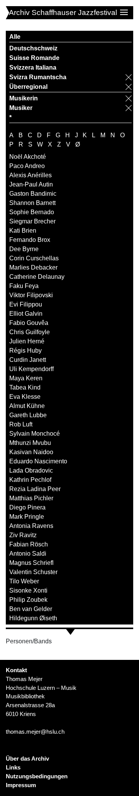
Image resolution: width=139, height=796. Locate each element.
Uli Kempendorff (31, 369)
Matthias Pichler (31, 498)
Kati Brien (22, 230)
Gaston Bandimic (32, 193)
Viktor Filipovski (31, 295)
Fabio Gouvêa (28, 323)
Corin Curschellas (34, 258)
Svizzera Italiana (32, 67)
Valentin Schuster (33, 572)
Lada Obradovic (31, 470)
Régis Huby (25, 350)
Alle (14, 36)
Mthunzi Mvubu (30, 443)
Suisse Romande (34, 58)
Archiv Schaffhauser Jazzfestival (63, 12)
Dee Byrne (24, 249)
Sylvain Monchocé (34, 433)
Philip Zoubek (28, 599)
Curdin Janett (27, 359)
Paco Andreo (27, 166)
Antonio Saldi (27, 553)
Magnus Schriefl (31, 563)
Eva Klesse (25, 396)
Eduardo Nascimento (38, 461)
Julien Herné (26, 341)
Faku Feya (24, 286)
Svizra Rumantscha (37, 77)
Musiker (20, 108)
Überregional (28, 86)
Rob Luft (20, 424)
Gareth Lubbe (28, 415)
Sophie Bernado (31, 212)
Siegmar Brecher (32, 221)
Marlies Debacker (33, 267)
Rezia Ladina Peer (35, 489)
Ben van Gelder (30, 609)
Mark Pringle (26, 516)
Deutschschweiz (33, 48)
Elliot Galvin (25, 313)
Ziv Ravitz (23, 535)
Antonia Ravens (31, 526)
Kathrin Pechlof (30, 479)
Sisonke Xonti (28, 590)
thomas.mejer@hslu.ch (35, 731)
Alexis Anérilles (30, 175)
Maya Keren (25, 378)
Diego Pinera (27, 507)
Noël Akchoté (27, 156)
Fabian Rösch (28, 544)
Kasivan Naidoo (31, 452)
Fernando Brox (29, 239)
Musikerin (23, 98)
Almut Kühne (27, 406)
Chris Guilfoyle (29, 332)
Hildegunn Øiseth (33, 618)
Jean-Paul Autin (31, 184)
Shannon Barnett (32, 203)
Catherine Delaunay (36, 276)
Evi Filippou (25, 304)
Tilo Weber (24, 581)
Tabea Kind (25, 387)
